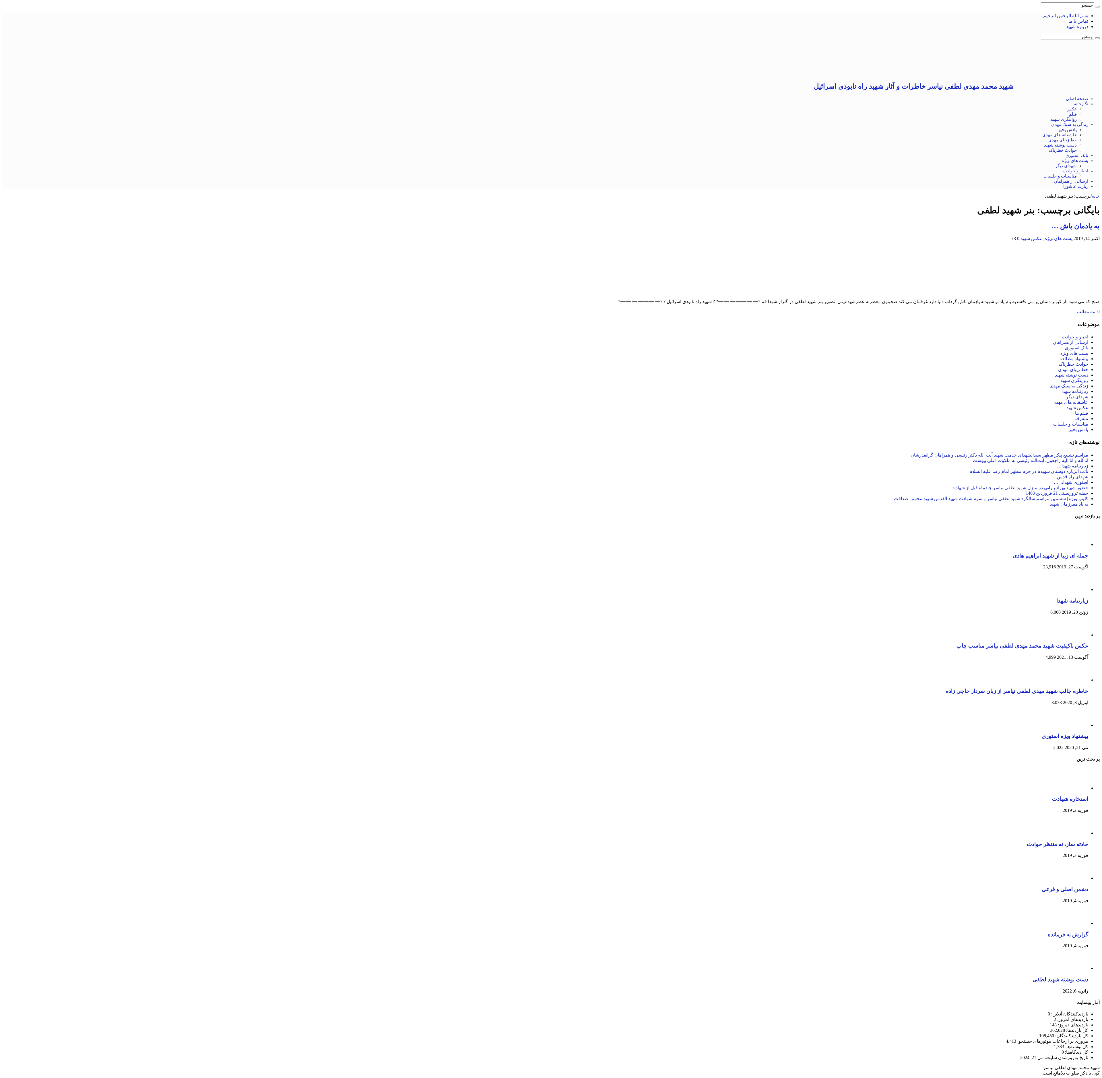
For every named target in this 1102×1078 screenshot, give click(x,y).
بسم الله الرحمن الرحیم (1065, 15)
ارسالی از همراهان (1071, 181)
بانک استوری (1077, 155)
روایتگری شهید (1063, 119)
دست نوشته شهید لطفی (1060, 979)
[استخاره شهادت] (1072, 787)
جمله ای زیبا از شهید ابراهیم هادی (1050, 556)
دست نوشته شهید (1060, 145)
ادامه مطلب (1088, 311)
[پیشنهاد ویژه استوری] (1072, 725)
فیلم (1073, 114)
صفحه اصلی (1077, 98)
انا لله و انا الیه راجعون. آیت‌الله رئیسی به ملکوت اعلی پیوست (1030, 460)
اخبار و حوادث (1075, 171)
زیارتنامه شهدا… (1072, 465)
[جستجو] (1097, 6)
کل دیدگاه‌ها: (1076, 1052)
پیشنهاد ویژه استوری (1065, 736)
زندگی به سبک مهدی (1069, 124)
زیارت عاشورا (1075, 186)
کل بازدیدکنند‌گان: (1071, 1035)
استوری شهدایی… (1071, 482)
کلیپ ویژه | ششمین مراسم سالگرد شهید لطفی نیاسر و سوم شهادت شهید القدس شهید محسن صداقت (991, 498)
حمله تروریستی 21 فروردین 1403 (1057, 493)
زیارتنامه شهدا (1075, 391)
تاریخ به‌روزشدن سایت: (1066, 1057)
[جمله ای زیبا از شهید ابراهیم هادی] (1072, 544)
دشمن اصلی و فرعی (1065, 889)
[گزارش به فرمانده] (1072, 923)
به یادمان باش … (1075, 226)
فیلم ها (1081, 413)
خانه (1096, 196)
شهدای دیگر (1066, 165)
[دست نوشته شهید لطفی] (1072, 968)
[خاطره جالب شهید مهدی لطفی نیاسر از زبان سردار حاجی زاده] (1072, 679)
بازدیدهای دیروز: (1072, 1024)
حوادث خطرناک (1063, 150)
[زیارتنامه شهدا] (1072, 589)
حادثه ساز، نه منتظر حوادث (1057, 844)
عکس (1071, 109)
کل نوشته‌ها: (1076, 1046)
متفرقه (1081, 418)
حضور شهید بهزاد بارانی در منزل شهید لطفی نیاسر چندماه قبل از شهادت (1019, 487)
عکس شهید (1031, 238)
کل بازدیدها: (1076, 1030)
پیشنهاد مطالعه (1074, 358)
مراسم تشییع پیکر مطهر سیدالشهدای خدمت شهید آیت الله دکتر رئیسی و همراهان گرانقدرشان (999, 455)
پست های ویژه (1075, 160)
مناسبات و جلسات (1060, 176)
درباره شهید (1077, 26)
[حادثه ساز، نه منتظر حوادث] (1072, 833)
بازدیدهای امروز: (1072, 1019)
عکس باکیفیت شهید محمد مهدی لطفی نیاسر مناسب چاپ (1022, 646)
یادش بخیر (1067, 129)
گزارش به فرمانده (1068, 934)
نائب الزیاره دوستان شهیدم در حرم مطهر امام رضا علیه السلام (1028, 471)
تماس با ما (1078, 21)
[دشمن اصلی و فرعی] (1072, 878)
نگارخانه (1081, 104)
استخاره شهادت (1070, 799)
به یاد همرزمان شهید (1069, 504)
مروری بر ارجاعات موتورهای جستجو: (1052, 1041)
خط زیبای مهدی (1062, 140)
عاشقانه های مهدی (1059, 134)
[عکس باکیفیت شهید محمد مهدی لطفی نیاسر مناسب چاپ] (1072, 634)
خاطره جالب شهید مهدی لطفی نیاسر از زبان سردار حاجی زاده (1017, 691)
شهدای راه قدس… (1070, 476)
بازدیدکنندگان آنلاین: (1069, 1013)
